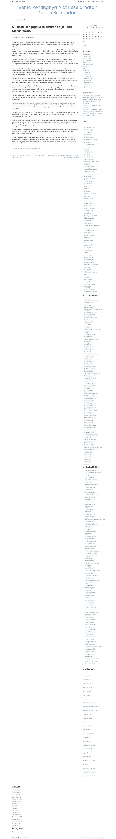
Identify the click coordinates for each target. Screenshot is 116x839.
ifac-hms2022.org (88, 326)
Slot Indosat (86, 676)
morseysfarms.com (88, 444)
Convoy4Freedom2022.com (90, 272)
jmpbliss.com (87, 195)
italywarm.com (88, 653)
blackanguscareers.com (91, 631)
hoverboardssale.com (89, 146)
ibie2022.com (87, 267)
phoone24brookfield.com (90, 430)
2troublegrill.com (89, 567)
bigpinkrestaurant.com (89, 208)
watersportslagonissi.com (90, 233)
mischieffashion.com (89, 235)
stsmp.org (86, 149)
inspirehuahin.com (88, 210)
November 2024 (87, 78)
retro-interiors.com (88, 239)
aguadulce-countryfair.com (90, 410)
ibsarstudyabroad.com (89, 334)
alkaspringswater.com (89, 385)
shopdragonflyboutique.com (91, 435)
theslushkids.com (89, 556)
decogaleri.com (87, 348)
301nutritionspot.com (90, 616)
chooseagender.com (89, 144)
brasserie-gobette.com (89, 441)
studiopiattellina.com (89, 395)
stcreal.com (86, 188)
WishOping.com (87, 179)
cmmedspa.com (89, 597)
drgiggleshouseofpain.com (90, 217)
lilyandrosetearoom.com (91, 553)
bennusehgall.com (88, 336)
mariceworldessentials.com (90, 405)
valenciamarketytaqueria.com (92, 524)
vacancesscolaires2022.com (90, 293)
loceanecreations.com (90, 619)
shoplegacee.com (88, 181)
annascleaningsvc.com (90, 546)
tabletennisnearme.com (89, 457)
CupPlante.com (87, 185)
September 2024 (88, 83)
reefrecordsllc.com (89, 526)
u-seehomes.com (88, 232)
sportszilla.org (87, 437)
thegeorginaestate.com (89, 424)
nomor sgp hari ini (96, 1)
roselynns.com (87, 154)
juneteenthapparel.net (90, 651)
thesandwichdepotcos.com (90, 215)
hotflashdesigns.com (89, 218)
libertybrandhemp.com (90, 626)
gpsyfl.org (86, 464)
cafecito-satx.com (89, 534)
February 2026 (87, 56)
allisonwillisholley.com (90, 582)
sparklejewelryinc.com (90, 541)
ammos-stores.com (89, 617)
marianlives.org (87, 134)
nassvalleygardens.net (90, 641)
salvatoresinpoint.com (89, 227)
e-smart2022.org (88, 244)
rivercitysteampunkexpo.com (92, 609)
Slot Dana (86, 722)
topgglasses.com (89, 518)
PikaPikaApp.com (88, 168)
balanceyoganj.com (88, 156)
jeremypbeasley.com (89, 213)
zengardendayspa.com (90, 540)
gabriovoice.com (89, 507)
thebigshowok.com (89, 501)
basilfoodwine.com (89, 602)
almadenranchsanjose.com (90, 255)
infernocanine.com (89, 578)
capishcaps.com (88, 462)
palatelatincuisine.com (90, 496)
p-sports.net (88, 511)
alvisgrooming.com (88, 422)
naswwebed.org (88, 261)
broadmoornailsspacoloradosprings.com (95, 519)
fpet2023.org (87, 242)
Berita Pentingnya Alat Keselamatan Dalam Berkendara (58, 10)
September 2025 (88, 64)
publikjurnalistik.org (90, 649)
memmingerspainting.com (90, 212)
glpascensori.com (89, 560)
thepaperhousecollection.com (92, 580)
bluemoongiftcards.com (91, 607)
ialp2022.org (87, 322)
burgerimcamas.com (90, 663)
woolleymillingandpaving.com (92, 563)
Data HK (85, 672)
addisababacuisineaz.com (91, 661)
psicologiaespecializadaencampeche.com (95, 480)
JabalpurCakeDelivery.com (90, 163)
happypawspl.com (88, 371)
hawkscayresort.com (89, 343)
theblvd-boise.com (88, 240)
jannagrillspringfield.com (90, 397)
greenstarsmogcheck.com (90, 370)
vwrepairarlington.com (90, 470)
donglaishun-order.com (89, 402)
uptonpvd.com (88, 565)
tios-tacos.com (88, 533)
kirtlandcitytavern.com (90, 614)
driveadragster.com (90, 487)
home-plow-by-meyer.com (91, 494)
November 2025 (87, 62)
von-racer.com (87, 380)
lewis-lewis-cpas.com (89, 249)
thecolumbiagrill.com (89, 307)
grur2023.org (87, 274)
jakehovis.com (87, 412)
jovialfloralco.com (88, 228)
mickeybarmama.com (89, 432)
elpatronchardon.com (89, 400)
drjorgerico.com (87, 196)
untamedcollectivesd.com (91, 575)
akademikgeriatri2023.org (90, 312)
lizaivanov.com (88, 491)
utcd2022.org (87, 319)
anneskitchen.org (89, 523)
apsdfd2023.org (88, 279)
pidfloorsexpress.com (89, 137)
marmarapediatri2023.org (90, 314)
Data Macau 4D (87, 680)
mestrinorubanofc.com (90, 638)
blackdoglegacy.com (90, 497)
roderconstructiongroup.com (91, 339)
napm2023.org (87, 277)
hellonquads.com (88, 344)
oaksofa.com (87, 459)
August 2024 (86, 85)
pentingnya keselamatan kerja (32, 148)
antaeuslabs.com (88, 176)
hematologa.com (89, 489)
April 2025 (86, 70)
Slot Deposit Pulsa (88, 726)
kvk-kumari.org (88, 656)
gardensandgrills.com (90, 600)
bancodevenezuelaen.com (90, 139)
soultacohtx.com (88, 461)
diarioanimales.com (88, 346)
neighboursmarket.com (90, 629)
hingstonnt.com (87, 142)
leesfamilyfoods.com (89, 247)
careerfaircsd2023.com (89, 284)
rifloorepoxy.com (89, 562)
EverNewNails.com (88, 223)
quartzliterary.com (88, 392)
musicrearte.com (88, 442)
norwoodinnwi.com (89, 627)
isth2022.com (87, 299)
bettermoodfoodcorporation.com (92, 141)
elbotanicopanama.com (89, 353)
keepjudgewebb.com (90, 592)
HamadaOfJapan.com (89, 171)
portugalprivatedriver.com (90, 378)
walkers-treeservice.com (91, 572)
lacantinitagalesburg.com (90, 366)
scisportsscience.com (90, 659)
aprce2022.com (87, 266)
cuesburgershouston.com (91, 479)
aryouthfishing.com (89, 529)
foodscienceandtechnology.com (93, 658)
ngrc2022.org (87, 245)
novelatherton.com (89, 639)
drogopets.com (87, 454)
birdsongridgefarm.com (90, 621)
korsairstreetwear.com (90, 513)
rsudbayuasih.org (89, 648)
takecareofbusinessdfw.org (90, 169)
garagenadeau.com (88, 220)
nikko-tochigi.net (89, 604)
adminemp (32, 37)
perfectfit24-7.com (88, 376)
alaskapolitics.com (88, 147)
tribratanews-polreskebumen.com (93, 646)
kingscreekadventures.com (90, 174)
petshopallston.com (90, 514)
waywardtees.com (88, 136)
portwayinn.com (89, 585)
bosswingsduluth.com (89, 414)
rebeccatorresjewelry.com (90, 193)
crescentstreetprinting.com (91, 484)
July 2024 (85, 87)
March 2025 (86, 72)
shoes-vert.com (87, 351)
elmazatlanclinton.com (89, 361)
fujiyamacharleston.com (90, 398)
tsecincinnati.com (88, 338)
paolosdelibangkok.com (89, 427)
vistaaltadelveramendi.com (91, 475)
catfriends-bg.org (88, 132)
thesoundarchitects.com (91, 589)
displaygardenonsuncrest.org (91, 449)
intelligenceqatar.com (89, 166)
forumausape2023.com (89, 281)
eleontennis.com (88, 250)
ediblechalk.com (88, 456)
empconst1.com (88, 205)
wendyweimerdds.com (89, 200)
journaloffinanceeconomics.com (93, 654)
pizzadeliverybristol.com (90, 368)
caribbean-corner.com (90, 605)
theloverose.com (89, 506)
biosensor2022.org (88, 321)
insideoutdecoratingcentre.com (91, 225)
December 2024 (87, 76)
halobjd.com (87, 164)
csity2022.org (87, 333)
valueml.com (87, 191)
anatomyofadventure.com (91, 594)
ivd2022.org (86, 331)
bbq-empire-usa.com (89, 451)
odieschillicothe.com (89, 365)
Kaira (22, 838)
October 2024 (87, 81)
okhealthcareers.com (89, 127)
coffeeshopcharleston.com (90, 381)
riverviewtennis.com (89, 446)
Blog (18, 148)
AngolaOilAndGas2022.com (90, 271)
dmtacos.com (88, 482)
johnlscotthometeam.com (90, 230)
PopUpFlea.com (87, 190)
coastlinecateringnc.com (91, 477)
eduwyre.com (87, 237)
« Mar (84, 45)
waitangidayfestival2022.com (91, 291)
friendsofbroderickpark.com (91, 393)
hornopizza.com (89, 486)
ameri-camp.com (88, 201)
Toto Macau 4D (87, 683)
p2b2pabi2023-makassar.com (91, 300)
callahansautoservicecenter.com (92, 373)
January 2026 (87, 58)
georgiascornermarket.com (90, 375)
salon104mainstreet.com (90, 383)
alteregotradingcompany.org (91, 264)
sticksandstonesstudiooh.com (92, 570)
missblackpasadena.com (91, 521)
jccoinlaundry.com (88, 356)
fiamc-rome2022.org (89, 403)
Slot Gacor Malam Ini (89, 749)
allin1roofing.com (89, 590)
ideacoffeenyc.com (88, 363)
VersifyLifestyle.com (89, 173)
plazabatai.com (87, 341)
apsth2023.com (87, 286)
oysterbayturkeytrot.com (91, 550)
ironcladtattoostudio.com (91, 543)
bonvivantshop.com (89, 183)
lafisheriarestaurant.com (90, 407)
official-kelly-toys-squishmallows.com (93, 447)
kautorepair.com (88, 358)
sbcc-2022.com (87, 269)
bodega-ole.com (89, 634)
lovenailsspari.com (88, 388)
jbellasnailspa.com (88, 419)
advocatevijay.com (88, 257)
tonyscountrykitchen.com (90, 417)
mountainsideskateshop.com (92, 612)
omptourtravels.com (90, 644)
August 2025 (86, 66)
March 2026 (86, 54)
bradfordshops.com (89, 254)
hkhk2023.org (87, 276)
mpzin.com (86, 186)
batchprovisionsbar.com (90, 439)
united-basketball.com (90, 531)
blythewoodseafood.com (90, 425)
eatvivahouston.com (90, 499)
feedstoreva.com (88, 452)
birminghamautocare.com (90, 415)
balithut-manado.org (89, 262)
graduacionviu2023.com (91, 536)
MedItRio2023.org (88, 288)
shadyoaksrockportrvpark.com (91, 354)
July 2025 (85, 68)
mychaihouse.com (88, 420)
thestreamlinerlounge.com (91, 636)
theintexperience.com (89, 129)
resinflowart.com (89, 509)
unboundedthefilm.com (89, 131)
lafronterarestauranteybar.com (92, 551)
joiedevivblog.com (89, 622)
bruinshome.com (89, 545)
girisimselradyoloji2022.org (90, 317)
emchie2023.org (88, 316)
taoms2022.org (87, 327)
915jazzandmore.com (89, 408)
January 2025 (87, 74)
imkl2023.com (87, 282)
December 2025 (87, 60)
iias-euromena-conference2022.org (92, 329)
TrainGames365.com (89, 159)
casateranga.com (89, 568)
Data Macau (86, 737)
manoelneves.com (88, 151)
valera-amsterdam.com (90, 624)
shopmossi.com (89, 573)
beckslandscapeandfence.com (92, 474)
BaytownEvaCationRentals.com (91, 161)
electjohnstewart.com (90, 643)
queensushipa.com (88, 198)
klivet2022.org (87, 324)
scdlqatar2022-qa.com (89, 305)
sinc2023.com (87, 304)
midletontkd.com (89, 599)
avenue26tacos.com (90, 516)
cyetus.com (86, 252)
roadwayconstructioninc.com (91, 434)
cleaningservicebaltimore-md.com (93, 472)
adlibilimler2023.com (89, 259)
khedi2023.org (87, 311)
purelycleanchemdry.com (90, 178)
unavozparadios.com (89, 349)
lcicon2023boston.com (89, 289)
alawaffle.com (88, 528)
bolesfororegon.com (90, 632)
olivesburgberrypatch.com (91, 555)
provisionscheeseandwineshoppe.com (93, 309)
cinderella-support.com (89, 206)
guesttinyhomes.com (90, 492)
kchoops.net (88, 611)
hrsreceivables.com (88, 203)
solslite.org (87, 583)
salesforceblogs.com (89, 158)
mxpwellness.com (89, 577)
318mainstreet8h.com (89, 387)
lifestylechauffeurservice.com (91, 222)
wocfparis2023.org (88, 302)
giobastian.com (88, 558)
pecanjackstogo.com (90, 538)
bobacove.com (87, 429)
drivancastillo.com (89, 595)
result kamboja (87, 687)
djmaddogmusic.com (90, 587)
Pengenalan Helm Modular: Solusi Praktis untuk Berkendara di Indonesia (93, 101)
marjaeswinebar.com (89, 360)
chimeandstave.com (90, 502)
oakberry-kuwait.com (89, 390)
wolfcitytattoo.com (89, 548)
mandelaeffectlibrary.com (90, 152)
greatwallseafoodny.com (91, 504)
